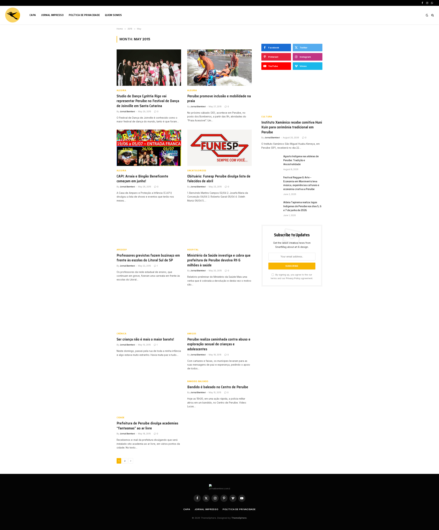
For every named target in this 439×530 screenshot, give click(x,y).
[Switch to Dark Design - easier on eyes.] (427, 15)
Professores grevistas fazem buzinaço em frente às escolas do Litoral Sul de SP (148, 258)
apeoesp (122, 249)
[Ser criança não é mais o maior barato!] (149, 311)
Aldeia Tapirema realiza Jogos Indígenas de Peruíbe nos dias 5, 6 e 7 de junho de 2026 (302, 206)
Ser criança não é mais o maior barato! (145, 339)
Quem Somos (113, 15)
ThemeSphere (239, 517)
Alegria (121, 90)
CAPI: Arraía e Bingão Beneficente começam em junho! (142, 179)
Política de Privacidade (84, 15)
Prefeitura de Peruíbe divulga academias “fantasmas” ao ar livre (147, 426)
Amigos (191, 333)
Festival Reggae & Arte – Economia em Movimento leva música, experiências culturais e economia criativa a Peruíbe (301, 183)
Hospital (193, 249)
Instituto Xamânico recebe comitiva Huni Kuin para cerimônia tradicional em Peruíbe (291, 127)
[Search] (432, 15)
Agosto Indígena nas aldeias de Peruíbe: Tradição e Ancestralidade (301, 160)
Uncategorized (196, 170)
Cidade (120, 417)
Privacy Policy (293, 278)
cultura (266, 116)
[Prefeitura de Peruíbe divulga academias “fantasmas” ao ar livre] (149, 395)
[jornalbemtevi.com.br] (13, 15)
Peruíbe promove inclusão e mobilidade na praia (219, 98)
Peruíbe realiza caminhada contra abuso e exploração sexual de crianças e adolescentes (218, 344)
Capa (32, 15)
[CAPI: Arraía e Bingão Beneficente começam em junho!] (149, 148)
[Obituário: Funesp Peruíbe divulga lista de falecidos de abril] (219, 148)
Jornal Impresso (52, 15)
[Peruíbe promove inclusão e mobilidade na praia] (219, 67)
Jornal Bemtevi (127, 111)
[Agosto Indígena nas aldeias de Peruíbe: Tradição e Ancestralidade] (270, 160)
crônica (121, 333)
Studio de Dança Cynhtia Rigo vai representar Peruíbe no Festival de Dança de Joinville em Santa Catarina (148, 101)
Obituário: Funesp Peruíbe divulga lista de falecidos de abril (218, 179)
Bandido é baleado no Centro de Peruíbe (217, 387)
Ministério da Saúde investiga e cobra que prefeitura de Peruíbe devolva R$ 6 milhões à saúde (219, 260)
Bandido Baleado (197, 381)
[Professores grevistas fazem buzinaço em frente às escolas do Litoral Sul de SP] (149, 227)
